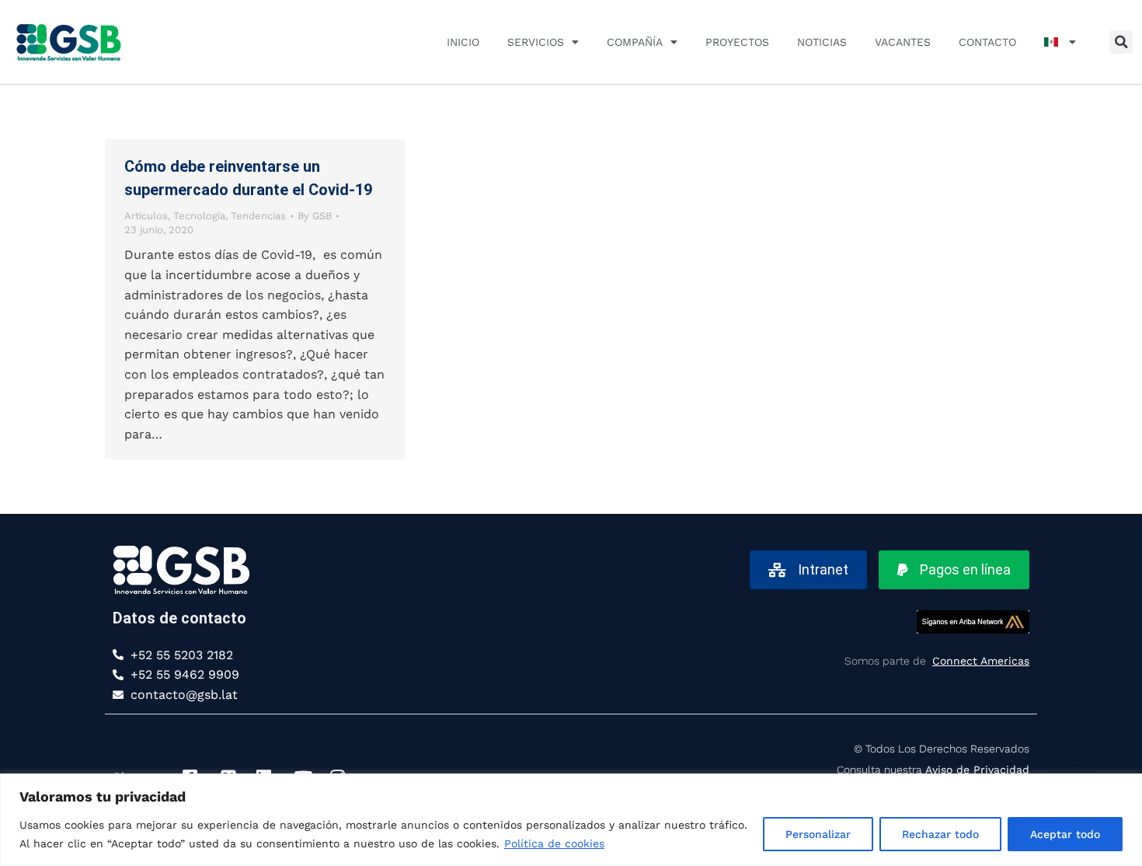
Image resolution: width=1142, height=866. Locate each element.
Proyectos (737, 42)
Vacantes (903, 42)
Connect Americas (980, 661)
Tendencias (258, 216)
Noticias (822, 42)
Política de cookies (554, 843)
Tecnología (199, 216)
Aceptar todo (1065, 834)
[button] (1121, 42)
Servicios (535, 42)
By (315, 216)
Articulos (146, 216)
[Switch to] (1060, 42)
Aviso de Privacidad (977, 769)
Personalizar (818, 834)
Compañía (635, 42)
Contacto (987, 42)
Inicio (463, 42)
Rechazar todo (940, 834)
